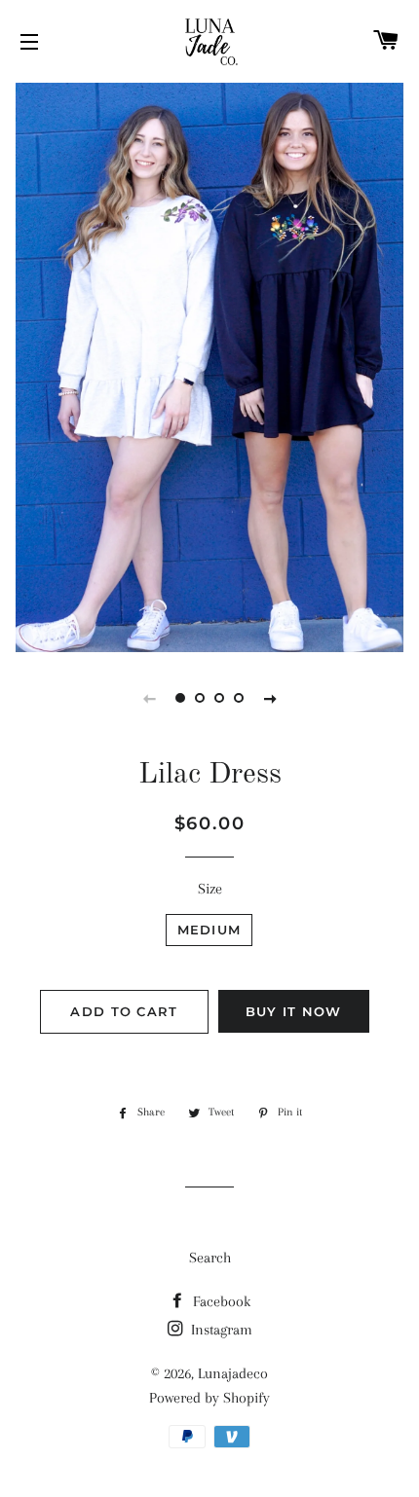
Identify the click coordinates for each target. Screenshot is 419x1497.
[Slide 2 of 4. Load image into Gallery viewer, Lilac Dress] (200, 698)
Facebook (219, 1301)
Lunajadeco (233, 1373)
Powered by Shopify (209, 1397)
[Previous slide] (149, 697)
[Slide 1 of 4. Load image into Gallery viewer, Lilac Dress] (180, 698)
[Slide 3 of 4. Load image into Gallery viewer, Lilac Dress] (219, 698)
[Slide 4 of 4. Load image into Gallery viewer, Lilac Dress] (238, 698)
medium (209, 929)
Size (210, 888)
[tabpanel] (209, 365)
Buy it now (294, 1011)
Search (210, 1257)
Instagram (219, 1329)
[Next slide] (269, 697)
